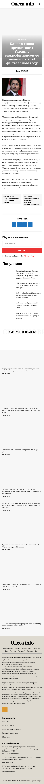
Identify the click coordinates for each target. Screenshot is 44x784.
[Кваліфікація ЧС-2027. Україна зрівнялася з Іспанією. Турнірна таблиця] (8, 316)
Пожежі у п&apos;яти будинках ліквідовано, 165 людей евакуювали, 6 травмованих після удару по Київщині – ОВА (21, 749)
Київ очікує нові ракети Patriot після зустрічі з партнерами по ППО (27, 305)
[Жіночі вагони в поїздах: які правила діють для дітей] (22, 433)
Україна (4, 771)
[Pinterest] (24, 224)
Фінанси (22, 39)
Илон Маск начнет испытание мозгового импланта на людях (31, 201)
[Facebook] (14, 224)
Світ (3, 762)
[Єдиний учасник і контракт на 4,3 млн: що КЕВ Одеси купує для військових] (22, 528)
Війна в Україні (6, 754)
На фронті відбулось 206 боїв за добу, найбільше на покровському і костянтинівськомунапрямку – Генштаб (21, 505)
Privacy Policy (29, 256)
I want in (21, 250)
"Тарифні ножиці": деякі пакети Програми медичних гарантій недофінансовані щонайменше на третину (21, 491)
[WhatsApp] (30, 224)
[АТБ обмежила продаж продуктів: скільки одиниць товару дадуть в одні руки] (8, 285)
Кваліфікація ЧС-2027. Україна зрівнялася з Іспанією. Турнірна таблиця (27, 316)
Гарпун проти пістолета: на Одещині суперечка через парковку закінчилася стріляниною (20, 370)
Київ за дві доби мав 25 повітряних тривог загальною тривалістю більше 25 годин (28, 295)
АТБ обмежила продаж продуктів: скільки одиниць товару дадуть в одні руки (28, 285)
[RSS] (5, 709)
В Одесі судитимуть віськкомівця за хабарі (11, 200)
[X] (19, 224)
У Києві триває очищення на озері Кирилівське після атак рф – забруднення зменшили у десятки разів (21, 410)
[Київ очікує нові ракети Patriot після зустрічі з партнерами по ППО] (8, 305)
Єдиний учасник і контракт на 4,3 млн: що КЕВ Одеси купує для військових (20, 546)
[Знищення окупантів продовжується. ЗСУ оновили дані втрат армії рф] (22, 567)
